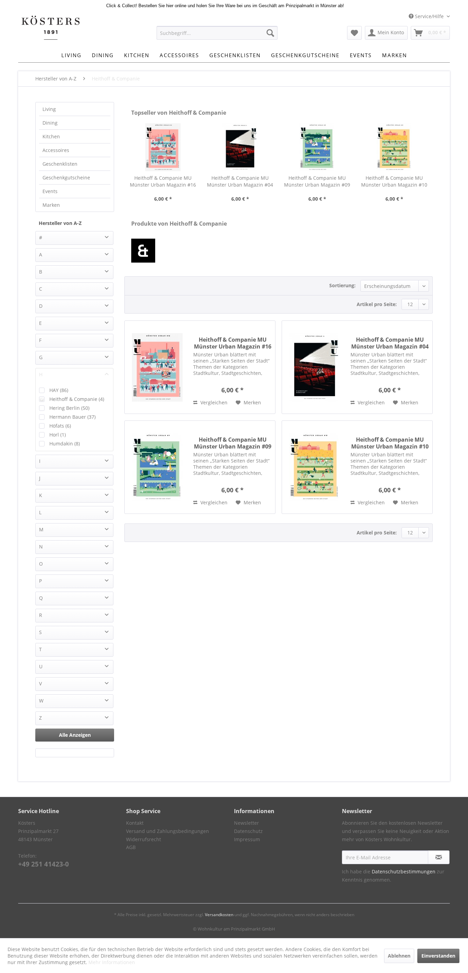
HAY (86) (58, 390)
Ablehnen (399, 955)
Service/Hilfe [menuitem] (429, 16)
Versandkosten (219, 915)
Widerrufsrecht (143, 839)
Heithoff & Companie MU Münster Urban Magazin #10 (394, 181)
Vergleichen (213, 402)
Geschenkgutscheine (66, 177)
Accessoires (55, 150)
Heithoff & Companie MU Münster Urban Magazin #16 (163, 181)
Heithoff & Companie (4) (76, 399)
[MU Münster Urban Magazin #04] (240, 147)
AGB (131, 847)
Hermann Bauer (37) (72, 417)
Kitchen (51, 136)
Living (49, 109)
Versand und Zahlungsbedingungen (167, 831)
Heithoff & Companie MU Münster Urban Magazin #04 (240, 181)
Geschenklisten (59, 164)
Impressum (247, 839)
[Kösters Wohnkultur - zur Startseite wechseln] (50, 28)
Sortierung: (342, 285)
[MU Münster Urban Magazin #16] (163, 147)
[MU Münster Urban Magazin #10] (394, 147)
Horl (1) (57, 434)
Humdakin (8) (64, 443)
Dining (50, 122)
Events (50, 191)
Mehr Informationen (111, 962)
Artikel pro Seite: (377, 304)
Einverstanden (438, 955)
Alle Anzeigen (75, 735)
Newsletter (246, 823)
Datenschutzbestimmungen (403, 871)
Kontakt (135, 823)
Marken (51, 205)
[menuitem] (217, 33)
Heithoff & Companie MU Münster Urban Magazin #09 (317, 181)
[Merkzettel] (354, 33)
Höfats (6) (60, 425)
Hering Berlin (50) (69, 408)
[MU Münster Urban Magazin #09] (317, 147)
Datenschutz (248, 831)
